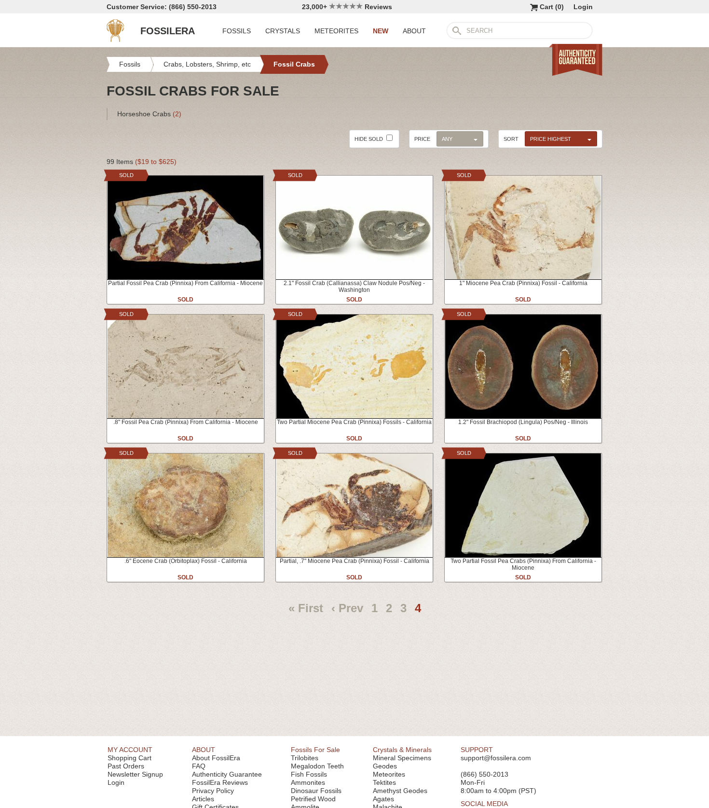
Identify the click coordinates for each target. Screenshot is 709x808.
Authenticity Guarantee (227, 774)
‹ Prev (347, 608)
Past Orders (126, 766)
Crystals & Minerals (402, 749)
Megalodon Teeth (317, 766)
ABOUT (414, 31)
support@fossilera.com (496, 758)
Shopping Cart (129, 758)
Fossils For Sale (315, 749)
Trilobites (304, 758)
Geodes (385, 766)
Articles (203, 799)
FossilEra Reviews (220, 782)
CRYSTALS (282, 31)
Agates (383, 799)
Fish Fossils (309, 774)
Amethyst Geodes (400, 790)
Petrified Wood (313, 799)
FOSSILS (236, 31)
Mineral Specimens (402, 758)
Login (583, 7)
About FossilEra (216, 758)
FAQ (198, 766)
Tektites (384, 782)
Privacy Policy (213, 790)
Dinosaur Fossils (316, 790)
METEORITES (336, 31)
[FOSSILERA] (115, 39)
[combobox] (558, 138)
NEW (380, 31)
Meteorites (389, 774)
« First (305, 608)
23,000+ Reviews (347, 7)
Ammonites (308, 782)
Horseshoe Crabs (149, 114)
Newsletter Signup (135, 774)
